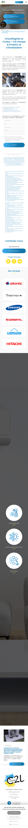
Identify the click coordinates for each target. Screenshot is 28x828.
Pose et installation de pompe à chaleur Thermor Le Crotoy (13, 225)
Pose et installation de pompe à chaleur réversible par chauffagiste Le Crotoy (13, 223)
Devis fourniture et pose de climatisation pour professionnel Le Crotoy (14, 183)
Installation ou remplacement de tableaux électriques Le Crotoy (14, 210)
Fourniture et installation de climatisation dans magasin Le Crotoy (14, 200)
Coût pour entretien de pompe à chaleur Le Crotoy (14, 174)
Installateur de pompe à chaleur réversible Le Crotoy (14, 203)
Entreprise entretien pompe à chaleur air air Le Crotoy (14, 193)
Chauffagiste (6, 108)
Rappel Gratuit (19, 2)
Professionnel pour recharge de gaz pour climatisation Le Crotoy (14, 229)
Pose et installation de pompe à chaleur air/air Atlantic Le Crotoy (13, 220)
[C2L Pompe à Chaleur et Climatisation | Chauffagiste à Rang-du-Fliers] (3, 2)
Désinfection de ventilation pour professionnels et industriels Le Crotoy (13, 178)
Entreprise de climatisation (8, 107)
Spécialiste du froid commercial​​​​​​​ (9, 111)
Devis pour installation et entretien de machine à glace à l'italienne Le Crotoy (13, 187)
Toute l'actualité (16, 764)
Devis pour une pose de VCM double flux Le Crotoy (14, 191)
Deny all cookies (14, 817)
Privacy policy (14, 824)
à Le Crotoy (16, 107)
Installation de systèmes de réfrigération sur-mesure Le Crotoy (14, 205)
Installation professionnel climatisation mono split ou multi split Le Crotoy (14, 212)
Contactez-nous (14, 16)
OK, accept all (14, 812)
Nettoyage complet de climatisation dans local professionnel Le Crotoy (14, 214)
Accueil (2, 30)
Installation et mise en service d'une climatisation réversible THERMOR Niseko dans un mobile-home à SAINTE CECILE (13, 750)
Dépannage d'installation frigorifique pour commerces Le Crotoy (14, 176)
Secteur (7, 30)
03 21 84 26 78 (14, 21)
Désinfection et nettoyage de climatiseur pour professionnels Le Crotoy (14, 181)
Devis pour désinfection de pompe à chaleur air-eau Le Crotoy (14, 185)
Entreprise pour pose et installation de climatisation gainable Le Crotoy (13, 198)
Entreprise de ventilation (8, 110)
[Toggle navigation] (26, 2)
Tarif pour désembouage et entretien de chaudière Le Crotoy (13, 231)
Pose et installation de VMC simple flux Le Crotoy (14, 227)
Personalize (14, 821)
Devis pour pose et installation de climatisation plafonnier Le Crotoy (12, 189)
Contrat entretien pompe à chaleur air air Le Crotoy (14, 172)
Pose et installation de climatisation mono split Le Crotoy (14, 216)
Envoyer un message (14, 251)
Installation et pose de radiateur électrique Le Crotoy (14, 207)
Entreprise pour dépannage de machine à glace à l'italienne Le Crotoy (14, 196)
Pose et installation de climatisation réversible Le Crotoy (13, 218)
